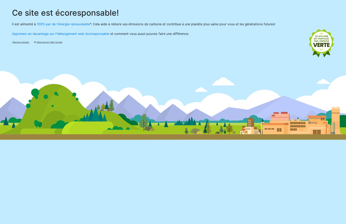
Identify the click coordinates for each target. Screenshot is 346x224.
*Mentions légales (20, 42)
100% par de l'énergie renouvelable (63, 24)
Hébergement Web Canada (49, 42)
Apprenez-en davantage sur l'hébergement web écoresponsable (60, 34)
